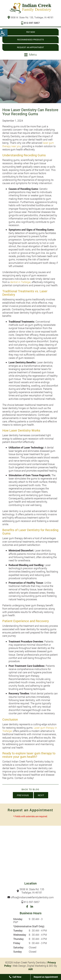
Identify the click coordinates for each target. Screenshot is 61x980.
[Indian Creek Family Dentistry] (30, 8)
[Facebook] (27, 906)
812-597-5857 (32, 22)
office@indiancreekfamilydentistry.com (32, 897)
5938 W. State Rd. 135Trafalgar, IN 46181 (32, 891)
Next (41, 795)
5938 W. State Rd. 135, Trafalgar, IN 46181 (31, 17)
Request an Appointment (30, 47)
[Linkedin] (31, 906)
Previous (23, 795)
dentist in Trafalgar (20, 282)
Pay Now (30, 32)
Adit (30, 969)
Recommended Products (30, 39)
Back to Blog (30, 789)
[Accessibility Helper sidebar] (4, 33)
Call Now (16, 976)
